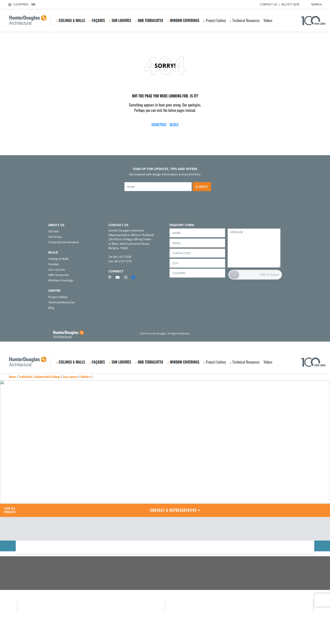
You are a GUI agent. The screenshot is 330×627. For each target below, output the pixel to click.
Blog (51, 308)
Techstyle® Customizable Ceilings (39, 376)
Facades (53, 264)
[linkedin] (133, 277)
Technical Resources (246, 20)
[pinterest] (111, 277)
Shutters (85, 376)
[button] (175, 510)
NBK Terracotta (58, 275)
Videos (268, 20)
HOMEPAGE (159, 124)
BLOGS (174, 124)
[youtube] (119, 277)
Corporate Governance (63, 242)
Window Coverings (60, 280)
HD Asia (53, 231)
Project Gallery (216, 20)
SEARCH (316, 4)
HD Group (55, 237)
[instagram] (127, 277)
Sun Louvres (56, 269)
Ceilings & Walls (58, 259)
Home (12, 376)
